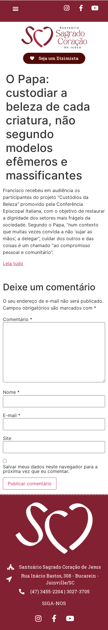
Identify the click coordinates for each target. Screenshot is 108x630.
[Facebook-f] (81, 8)
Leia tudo (13, 263)
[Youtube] (95, 8)
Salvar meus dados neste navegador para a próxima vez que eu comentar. (50, 469)
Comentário (17, 319)
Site (7, 438)
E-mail (11, 415)
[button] (15, 8)
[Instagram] (66, 8)
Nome (11, 392)
